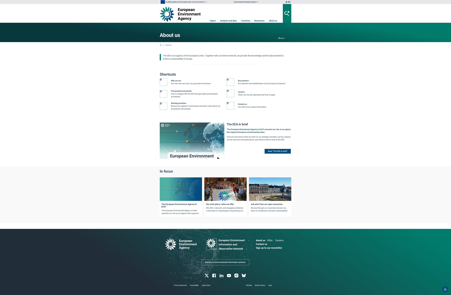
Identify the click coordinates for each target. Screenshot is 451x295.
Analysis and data (228, 20)
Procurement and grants (181, 91)
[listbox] (183, 2)
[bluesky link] (244, 275)
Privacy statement (180, 285)
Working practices (178, 103)
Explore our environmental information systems (225, 262)
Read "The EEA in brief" (278, 151)
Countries (245, 20)
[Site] (181, 13)
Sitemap (249, 285)
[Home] (161, 45)
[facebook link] (214, 275)
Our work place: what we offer (220, 204)
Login (270, 285)
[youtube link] (229, 275)
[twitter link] (207, 275)
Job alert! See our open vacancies (267, 204)
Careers (279, 240)
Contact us (242, 104)
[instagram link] (237, 275)
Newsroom (259, 20)
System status (260, 285)
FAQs (269, 240)
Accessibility (194, 285)
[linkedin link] (222, 275)
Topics (213, 20)
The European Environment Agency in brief (245, 129)
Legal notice (206, 285)
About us (273, 20)
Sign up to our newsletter (269, 247)
